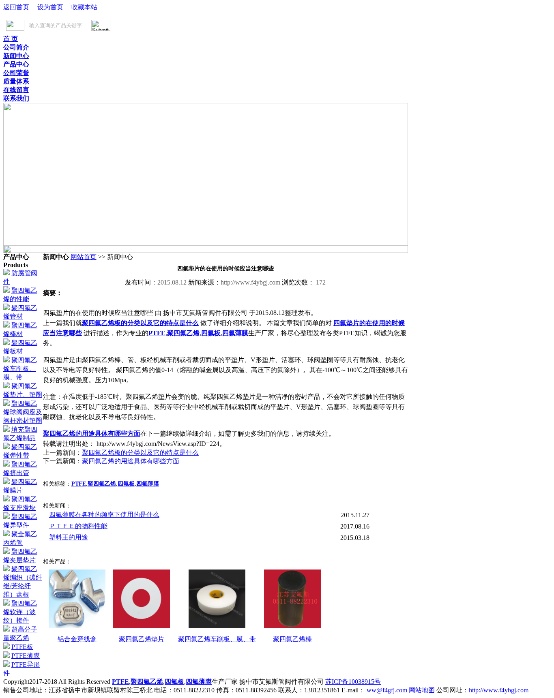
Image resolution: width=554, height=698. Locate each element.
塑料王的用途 (68, 537)
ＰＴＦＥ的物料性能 (78, 525)
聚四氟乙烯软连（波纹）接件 (20, 612)
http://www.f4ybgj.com (498, 690)
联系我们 (16, 98)
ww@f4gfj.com (387, 690)
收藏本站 (84, 7)
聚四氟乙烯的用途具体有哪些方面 (91, 433)
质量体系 (16, 81)
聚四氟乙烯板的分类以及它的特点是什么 (140, 322)
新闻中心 (16, 55)
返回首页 (16, 7)
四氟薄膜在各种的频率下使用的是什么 (104, 514)
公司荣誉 (16, 72)
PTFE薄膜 (25, 655)
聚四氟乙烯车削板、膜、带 (20, 369)
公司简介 (16, 47)
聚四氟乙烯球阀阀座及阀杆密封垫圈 (22, 412)
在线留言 (16, 89)
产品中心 (16, 64)
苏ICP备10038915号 (353, 681)
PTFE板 (22, 646)
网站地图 (422, 690)
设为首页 (50, 7)
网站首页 (84, 256)
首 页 (10, 38)
